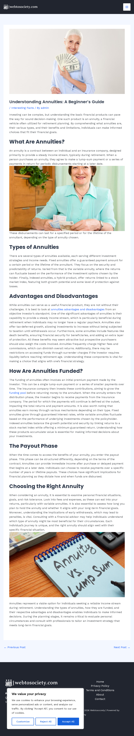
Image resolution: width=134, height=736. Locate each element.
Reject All (45, 721)
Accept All (68, 721)
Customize (22, 721)
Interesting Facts (22, 107)
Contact (100, 699)
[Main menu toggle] (127, 7)
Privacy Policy (100, 685)
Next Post (122, 647)
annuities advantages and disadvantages (78, 309)
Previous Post (14, 647)
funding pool (17, 392)
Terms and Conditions (100, 690)
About (100, 694)
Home (100, 681)
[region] (45, 708)
